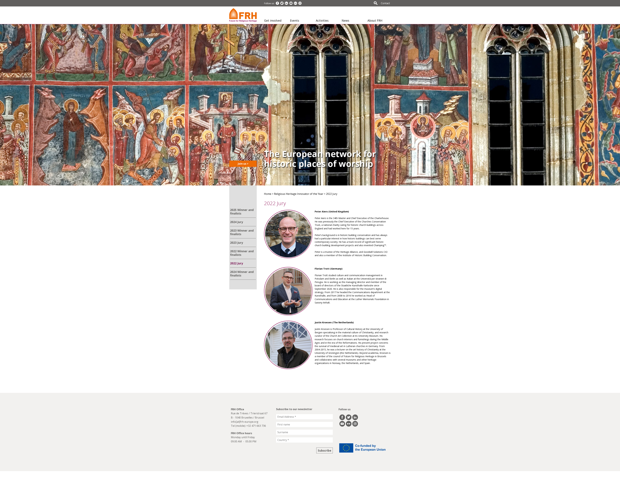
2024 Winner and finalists (242, 273)
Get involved (272, 20)
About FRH (374, 20)
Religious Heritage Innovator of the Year (298, 194)
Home (267, 194)
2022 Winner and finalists (242, 253)
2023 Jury (236, 243)
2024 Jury (236, 222)
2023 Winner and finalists (242, 232)
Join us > (243, 163)
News (345, 20)
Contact (385, 3)
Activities (322, 20)
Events (294, 20)
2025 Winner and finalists (242, 211)
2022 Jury (236, 263)
